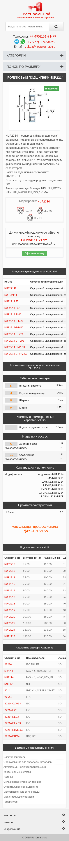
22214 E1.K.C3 (12, 723)
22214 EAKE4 (12, 736)
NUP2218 (9, 603)
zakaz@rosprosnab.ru (40, 46)
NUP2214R (10, 288)
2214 (7, 690)
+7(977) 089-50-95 (41, 42)
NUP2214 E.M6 (12, 314)
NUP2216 (9, 590)
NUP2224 (9, 629)
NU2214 (9, 677)
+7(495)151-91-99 (43, 36)
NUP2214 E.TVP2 (14, 334)
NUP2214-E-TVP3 (14, 340)
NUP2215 (9, 583)
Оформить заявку (34, 253)
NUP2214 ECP (12, 307)
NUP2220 (9, 616)
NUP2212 (9, 570)
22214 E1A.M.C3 (13, 729)
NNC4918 (9, 684)
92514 (8, 697)
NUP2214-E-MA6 (14, 321)
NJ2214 (8, 670)
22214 (8, 664)
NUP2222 (9, 623)
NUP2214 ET (11, 301)
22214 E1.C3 (11, 716)
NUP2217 (9, 596)
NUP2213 (9, 564)
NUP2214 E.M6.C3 (14, 347)
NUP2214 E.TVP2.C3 (15, 353)
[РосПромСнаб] (36, 10)
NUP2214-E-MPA (13, 327)
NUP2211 (9, 577)
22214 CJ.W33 (12, 703)
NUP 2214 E (10, 294)
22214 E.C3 (10, 710)
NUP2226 (9, 636)
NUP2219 (9, 610)
